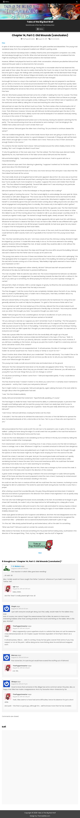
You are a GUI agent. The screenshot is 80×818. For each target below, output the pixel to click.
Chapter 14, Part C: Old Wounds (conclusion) (40, 35)
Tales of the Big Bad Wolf (40, 21)
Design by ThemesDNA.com (40, 816)
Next (40, 553)
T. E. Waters (16, 566)
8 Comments (55, 39)
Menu (7, 2)
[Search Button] (77, 2)
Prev (3, 43)
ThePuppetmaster (28, 39)
